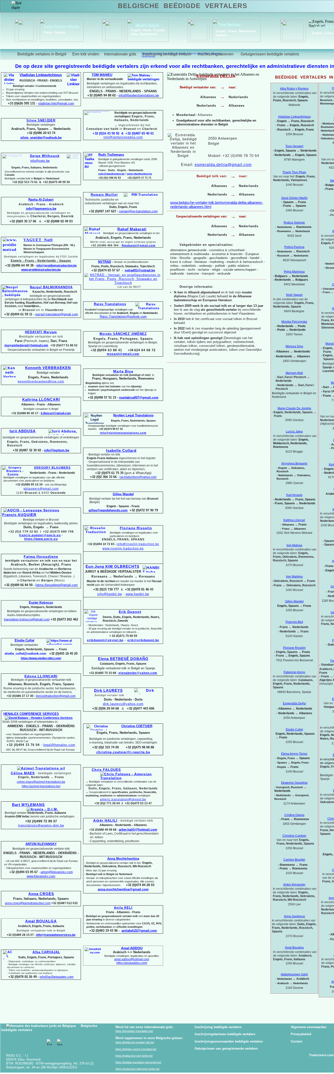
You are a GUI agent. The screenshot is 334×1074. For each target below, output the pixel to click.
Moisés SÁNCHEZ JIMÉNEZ (123, 334)
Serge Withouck (45, 156)
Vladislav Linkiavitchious (294, 116)
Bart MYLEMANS (28, 805)
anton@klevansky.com (57, 872)
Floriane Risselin (294, 648)
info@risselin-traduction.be (138, 544)
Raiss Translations (110, 304)
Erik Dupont (130, 612)
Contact (296, 1041)
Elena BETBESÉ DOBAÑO (123, 659)
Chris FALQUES (106, 770)
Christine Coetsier (294, 835)
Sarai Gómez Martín (61, 27)
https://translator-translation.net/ (134, 1031)
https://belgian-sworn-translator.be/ (135, 1049)
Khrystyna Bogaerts (294, 463)
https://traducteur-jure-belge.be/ (134, 1055)
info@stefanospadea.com (123, 137)
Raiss (123, 316)
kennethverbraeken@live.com (41, 381)
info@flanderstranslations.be (139, 95)
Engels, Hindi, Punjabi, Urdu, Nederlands (148, 32)
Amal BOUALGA (41, 921)
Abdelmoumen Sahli (294, 974)
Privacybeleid (301, 1034)
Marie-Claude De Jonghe (294, 408)
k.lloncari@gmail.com (56, 413)
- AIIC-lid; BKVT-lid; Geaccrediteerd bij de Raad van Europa (40, 749)
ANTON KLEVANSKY (41, 844)
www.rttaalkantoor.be (139, 173)
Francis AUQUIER (19, 515)
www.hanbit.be (137, 594)
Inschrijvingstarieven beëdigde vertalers (225, 1034)
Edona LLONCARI (40, 676)
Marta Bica (123, 371)
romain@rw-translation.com (138, 211)
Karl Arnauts (294, 495)
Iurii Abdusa (294, 545)
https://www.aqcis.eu (41, 539)
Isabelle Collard (121, 451)
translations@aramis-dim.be (41, 825)
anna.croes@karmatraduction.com (28, 903)
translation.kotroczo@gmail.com (27, 619)
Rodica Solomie (294, 222)
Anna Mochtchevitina (123, 858)
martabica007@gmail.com (138, 397)
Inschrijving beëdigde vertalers (218, 1027)
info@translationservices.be (56, 935)
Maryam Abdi (294, 373)
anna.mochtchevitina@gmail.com (123, 889)
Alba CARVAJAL (46, 952)
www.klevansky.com (41, 876)
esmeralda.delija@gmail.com (223, 165)
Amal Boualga (294, 947)
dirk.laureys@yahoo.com (123, 704)
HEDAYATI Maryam (41, 332)
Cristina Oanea (294, 815)
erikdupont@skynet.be (105, 640)
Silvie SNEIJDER (41, 120)
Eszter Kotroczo (41, 602)
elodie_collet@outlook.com (25, 653)
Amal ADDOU (132, 948)
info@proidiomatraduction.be (56, 265)
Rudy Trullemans (111, 154)
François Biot (294, 622)
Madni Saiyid (147, 25)
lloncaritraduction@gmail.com (56, 696)
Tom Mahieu (229, 25)
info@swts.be (40, 161)
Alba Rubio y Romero (294, 88)
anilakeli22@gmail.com (139, 930)
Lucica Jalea (294, 431)
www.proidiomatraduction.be (41, 269)
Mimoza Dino (294, 346)
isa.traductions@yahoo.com (138, 477)
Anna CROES (41, 894)
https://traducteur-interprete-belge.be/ (137, 1068)
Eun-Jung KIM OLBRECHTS (112, 566)
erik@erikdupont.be (143, 640)
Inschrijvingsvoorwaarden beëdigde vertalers (229, 1041)
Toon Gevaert (294, 146)
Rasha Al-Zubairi (41, 199)
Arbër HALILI (105, 820)
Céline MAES (23, 773)
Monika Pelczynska (294, 321)
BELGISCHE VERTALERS (182, 6)
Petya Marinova (294, 271)
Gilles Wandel (294, 601)
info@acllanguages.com (57, 977)
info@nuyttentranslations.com (123, 432)
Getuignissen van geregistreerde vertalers (226, 1048)
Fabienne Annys (294, 672)
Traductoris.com (321, 1055)
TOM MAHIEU (102, 75)
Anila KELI (123, 907)
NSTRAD (104, 262)
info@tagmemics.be (41, 208)
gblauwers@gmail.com (41, 488)
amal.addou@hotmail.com (131, 959)
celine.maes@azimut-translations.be (41, 782)
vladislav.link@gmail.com (56, 103)
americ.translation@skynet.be (123, 799)
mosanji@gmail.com (123, 354)
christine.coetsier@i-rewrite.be (123, 752)
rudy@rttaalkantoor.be (111, 173)
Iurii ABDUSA (23, 431)
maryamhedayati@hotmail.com (26, 345)
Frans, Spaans (54, 32)
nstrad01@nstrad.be (140, 270)
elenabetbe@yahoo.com (138, 673)
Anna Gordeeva (294, 916)
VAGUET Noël (38, 240)
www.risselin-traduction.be (123, 548)
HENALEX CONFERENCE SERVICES (31, 714)
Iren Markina (294, 576)
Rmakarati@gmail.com (139, 245)
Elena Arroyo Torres (294, 753)
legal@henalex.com (59, 745)
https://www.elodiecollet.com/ (41, 658)
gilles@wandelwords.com (108, 510)
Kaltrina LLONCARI (41, 400)
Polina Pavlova (294, 247)
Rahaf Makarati (131, 229)
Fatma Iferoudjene (41, 556)
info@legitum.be (56, 450)
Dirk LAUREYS (108, 690)
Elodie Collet (294, 729)
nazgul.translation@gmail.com (56, 314)
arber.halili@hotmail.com (138, 829)
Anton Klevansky (294, 884)
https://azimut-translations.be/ (41, 786)
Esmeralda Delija (294, 703)
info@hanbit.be (109, 594)
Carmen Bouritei (294, 859)
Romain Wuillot (104, 194)
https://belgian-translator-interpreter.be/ (138, 1062)
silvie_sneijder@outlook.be (41, 137)
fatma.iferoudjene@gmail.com (56, 585)
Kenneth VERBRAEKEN (48, 368)
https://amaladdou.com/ (131, 963)
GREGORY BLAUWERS (52, 467)
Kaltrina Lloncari (294, 520)
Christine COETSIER (136, 726)
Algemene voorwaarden (308, 1027)
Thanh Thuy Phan (294, 172)
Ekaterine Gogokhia (294, 783)
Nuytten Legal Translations (133, 415)
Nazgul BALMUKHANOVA (51, 287)
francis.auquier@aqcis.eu (40, 535)
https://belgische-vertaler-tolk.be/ (134, 1042)
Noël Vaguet (294, 295)
